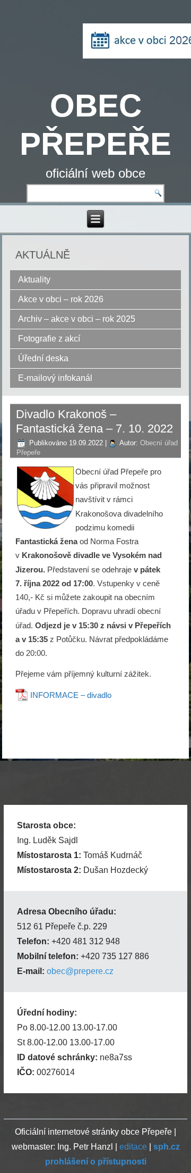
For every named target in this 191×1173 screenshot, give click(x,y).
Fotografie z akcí (49, 338)
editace (133, 1146)
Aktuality (34, 279)
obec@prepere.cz (80, 971)
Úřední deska (43, 358)
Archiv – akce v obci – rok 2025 (76, 318)
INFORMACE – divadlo (70, 695)
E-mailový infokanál (55, 377)
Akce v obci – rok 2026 (60, 299)
